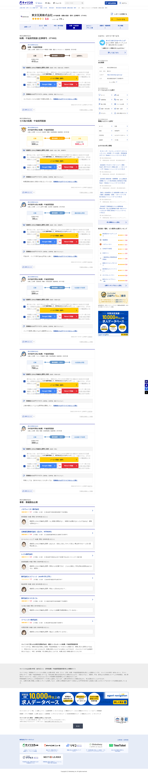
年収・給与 (120, 99)
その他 (116, 140)
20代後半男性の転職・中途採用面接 (41, 130)
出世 (118, 95)
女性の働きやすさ (121, 113)
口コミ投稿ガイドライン (81, 710)
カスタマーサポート (120, 135)
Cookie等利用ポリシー (73, 714)
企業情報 (47, 714)
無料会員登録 (112, 3)
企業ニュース (40, 710)
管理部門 (117, 131)
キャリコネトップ (24, 710)
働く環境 (103, 104)
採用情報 (126, 740)
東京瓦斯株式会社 (42, 15)
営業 (116, 126)
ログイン (124, 3)
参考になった (28, 109)
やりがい (103, 113)
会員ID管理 (49, 710)
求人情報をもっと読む (113, 222)
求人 (49, 3)
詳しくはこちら (113, 52)
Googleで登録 (46, 84)
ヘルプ (93, 710)
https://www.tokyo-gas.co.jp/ (114, 75)
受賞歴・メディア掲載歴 (26, 714)
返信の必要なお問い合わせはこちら (53, 721)
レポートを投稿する (120, 14)
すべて (103, 95)
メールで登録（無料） (57, 78)
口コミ (40, 3)
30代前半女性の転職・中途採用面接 (41, 354)
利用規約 (99, 710)
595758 (90, 262)
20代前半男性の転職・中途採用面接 (41, 428)
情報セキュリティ (86, 714)
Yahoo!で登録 (68, 84)
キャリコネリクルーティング (116, 40)
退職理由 (103, 99)
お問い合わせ (39, 714)
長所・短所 (120, 108)
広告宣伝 (101, 135)
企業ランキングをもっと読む (113, 285)
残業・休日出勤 (105, 108)
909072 (90, 187)
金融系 (101, 140)
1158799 (89, 411)
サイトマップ (97, 714)
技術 (100, 131)
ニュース (58, 3)
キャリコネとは (59, 710)
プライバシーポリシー (58, 714)
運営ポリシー (69, 710)
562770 (90, 486)
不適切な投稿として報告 (86, 110)
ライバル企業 (120, 104)
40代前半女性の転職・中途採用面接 (41, 204)
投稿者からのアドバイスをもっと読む (65, 99)
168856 (90, 336)
